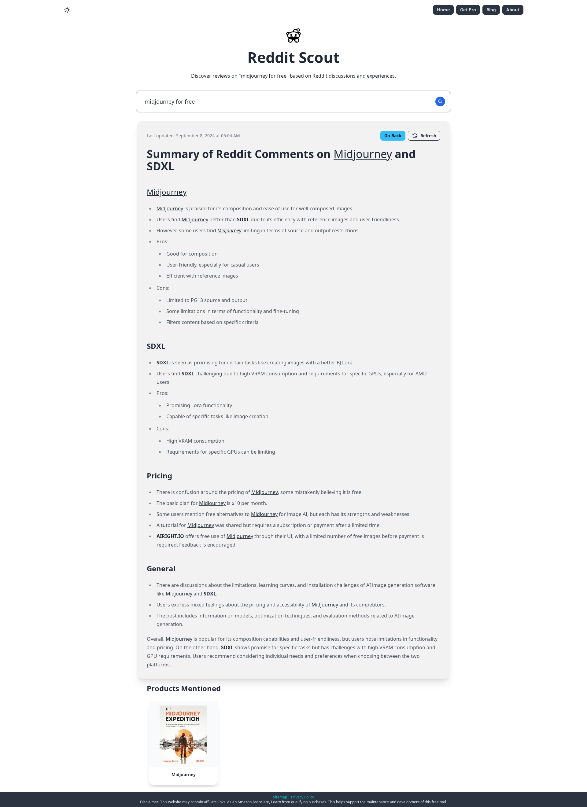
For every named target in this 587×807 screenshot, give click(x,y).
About (512, 10)
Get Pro (468, 10)
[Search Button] (440, 101)
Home (443, 10)
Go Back (392, 135)
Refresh (428, 135)
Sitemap (280, 797)
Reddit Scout (293, 57)
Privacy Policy (302, 797)
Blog (491, 10)
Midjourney (363, 153)
